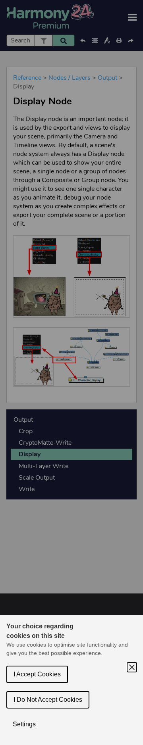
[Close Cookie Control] (132, 667)
